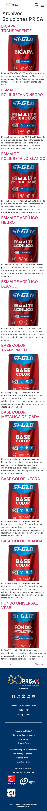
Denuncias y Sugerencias (24, 753)
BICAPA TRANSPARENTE (16, 28)
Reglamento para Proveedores (23, 749)
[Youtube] (33, 696)
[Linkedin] (28, 696)
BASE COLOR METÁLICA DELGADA (20, 414)
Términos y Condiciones (23, 772)
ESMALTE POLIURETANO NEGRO (22, 92)
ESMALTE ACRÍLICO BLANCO (19, 283)
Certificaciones (23, 762)
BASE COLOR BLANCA (22, 541)
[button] (42, 5)
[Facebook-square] (13, 696)
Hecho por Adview (23, 807)
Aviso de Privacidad (23, 768)
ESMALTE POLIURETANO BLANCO (23, 156)
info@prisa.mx (23, 714)
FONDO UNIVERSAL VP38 (19, 605)
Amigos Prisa (23, 743)
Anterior (6, 664)
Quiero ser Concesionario (23, 735)
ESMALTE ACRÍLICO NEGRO (19, 220)
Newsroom (23, 739)
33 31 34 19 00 (23, 710)
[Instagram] (18, 696)
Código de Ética (23, 758)
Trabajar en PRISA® (23, 731)
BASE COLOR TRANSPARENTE (16, 347)
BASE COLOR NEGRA (20, 479)
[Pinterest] (23, 696)
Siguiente (40, 664)
